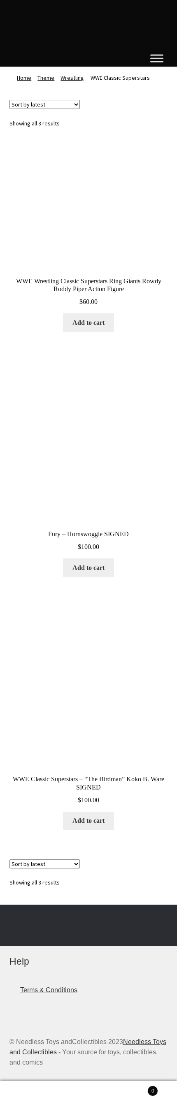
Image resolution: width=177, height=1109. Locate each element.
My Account (29, 1095)
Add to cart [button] (88, 322)
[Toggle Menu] (156, 58)
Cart (136, 1088)
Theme (45, 77)
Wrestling (72, 77)
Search (88, 1095)
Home (24, 77)
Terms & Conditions (48, 989)
